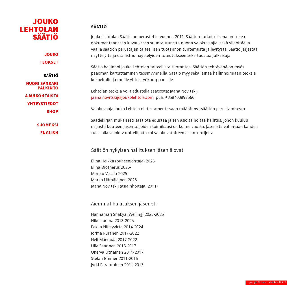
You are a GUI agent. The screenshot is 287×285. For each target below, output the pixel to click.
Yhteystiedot (42, 103)
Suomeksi (47, 125)
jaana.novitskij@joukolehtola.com (122, 97)
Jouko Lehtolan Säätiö (273, 282)
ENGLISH (49, 132)
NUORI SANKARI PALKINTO (42, 85)
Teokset (48, 62)
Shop (52, 111)
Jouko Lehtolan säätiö (39, 29)
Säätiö (51, 75)
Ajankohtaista (41, 95)
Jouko (51, 54)
